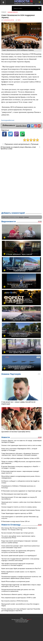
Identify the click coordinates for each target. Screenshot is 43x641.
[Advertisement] (21, 180)
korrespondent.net (7, 120)
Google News (21, 125)
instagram (26, 217)
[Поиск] (39, 8)
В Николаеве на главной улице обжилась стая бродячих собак (18, 148)
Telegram (21, 217)
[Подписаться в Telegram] (32, 125)
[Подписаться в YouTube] (39, 125)
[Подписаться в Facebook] (29, 125)
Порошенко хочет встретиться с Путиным (21, 144)
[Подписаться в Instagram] (36, 125)
